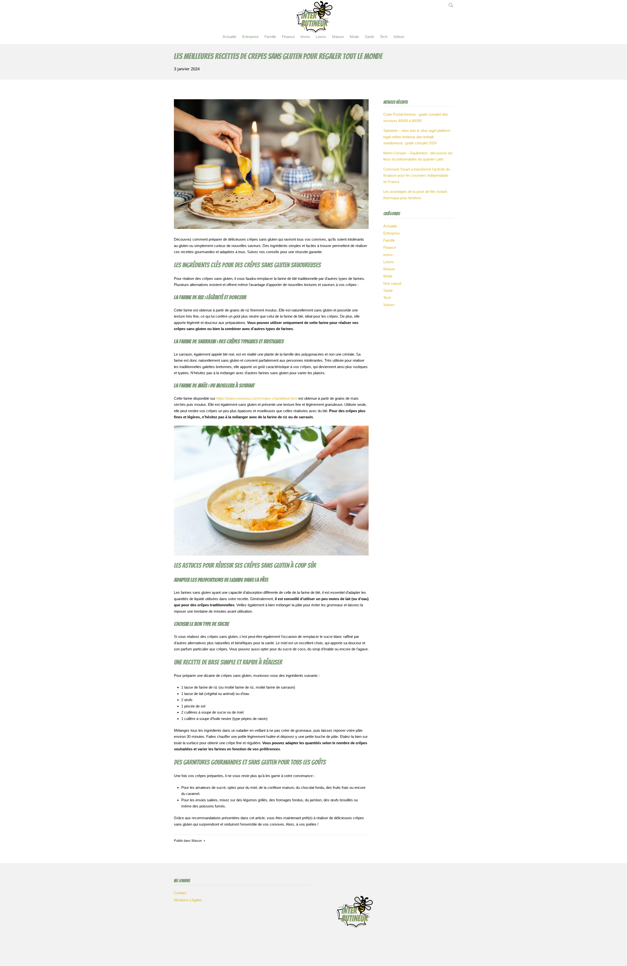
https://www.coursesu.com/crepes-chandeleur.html (256, 398)
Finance (389, 247)
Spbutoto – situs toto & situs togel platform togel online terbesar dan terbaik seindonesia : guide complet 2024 (416, 136)
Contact (180, 893)
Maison (197, 840)
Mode (387, 276)
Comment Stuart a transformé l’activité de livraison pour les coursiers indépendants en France (416, 175)
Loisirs (388, 262)
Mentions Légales (188, 900)
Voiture (388, 305)
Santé (388, 290)
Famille (389, 240)
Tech (387, 298)
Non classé (392, 283)
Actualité (390, 226)
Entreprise (391, 233)
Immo (388, 255)
